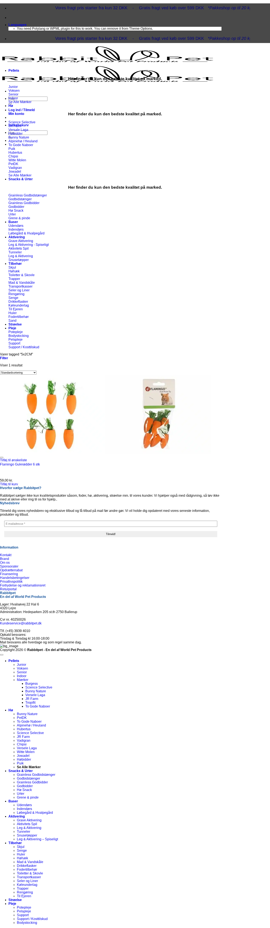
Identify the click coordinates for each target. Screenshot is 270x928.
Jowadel (23, 755)
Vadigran (23, 740)
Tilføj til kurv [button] (9, 484)
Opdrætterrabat (11, 570)
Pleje (12, 328)
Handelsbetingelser (14, 578)
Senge (22, 850)
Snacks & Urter (20, 179)
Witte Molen (26, 752)
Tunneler (23, 831)
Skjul (20, 847)
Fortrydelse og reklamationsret (22, 585)
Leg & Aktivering (29, 828)
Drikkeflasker (26, 865)
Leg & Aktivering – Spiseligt (37, 839)
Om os (5, 562)
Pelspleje (24, 911)
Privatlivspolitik (11, 581)
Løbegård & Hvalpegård (35, 812)
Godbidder (25, 786)
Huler (21, 854)
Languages (17, 25)
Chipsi (22, 744)
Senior (22, 672)
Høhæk (22, 858)
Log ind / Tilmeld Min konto (21, 112)
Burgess (31, 683)
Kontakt (5, 555)
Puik (20, 763)
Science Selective (38, 687)
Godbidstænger (28, 778)
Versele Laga (35, 695)
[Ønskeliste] (1, 457)
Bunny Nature (35, 691)
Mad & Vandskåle (30, 862)
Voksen (22, 668)
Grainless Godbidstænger (36, 774)
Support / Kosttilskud (32, 919)
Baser (13, 222)
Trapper (22, 888)
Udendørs (24, 805)
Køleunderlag (27, 884)
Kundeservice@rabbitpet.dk (21, 623)
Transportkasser (29, 877)
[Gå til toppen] (1, 654)
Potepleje (24, 907)
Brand (4, 559)
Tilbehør (15, 263)
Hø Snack (24, 790)
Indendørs (24, 809)
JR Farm (31, 699)
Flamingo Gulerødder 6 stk (20, 464)
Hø (10, 106)
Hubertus (24, 729)
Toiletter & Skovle (30, 873)
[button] (4, 358)
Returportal (8, 589)
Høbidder (24, 759)
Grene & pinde (28, 797)
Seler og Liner (27, 881)
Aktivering (16, 237)
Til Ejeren (24, 896)
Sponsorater (9, 566)
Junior (21, 664)
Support (23, 915)
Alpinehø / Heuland (31, 725)
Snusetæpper (27, 835)
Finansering (9, 574)
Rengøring (25, 892)
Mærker (22, 680)
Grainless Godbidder (32, 782)
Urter (20, 793)
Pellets (13, 70)
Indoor (21, 676)
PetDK (22, 718)
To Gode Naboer (37, 706)
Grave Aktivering (29, 820)
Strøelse (15, 324)
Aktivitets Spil (27, 824)
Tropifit (30, 702)
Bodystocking (27, 922)
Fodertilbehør (27, 869)
